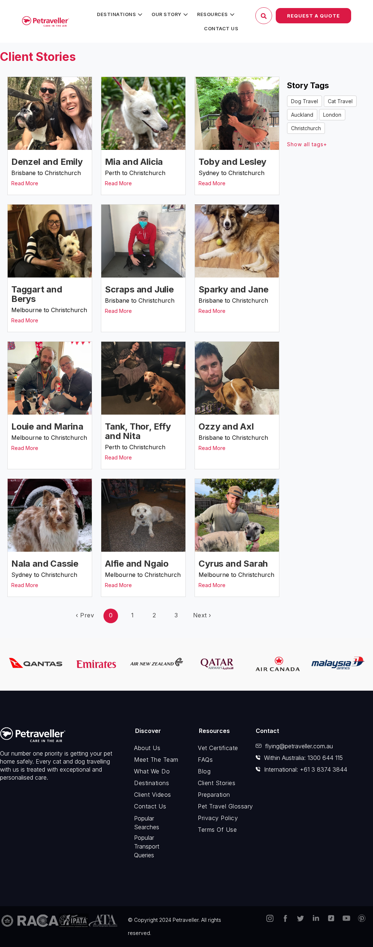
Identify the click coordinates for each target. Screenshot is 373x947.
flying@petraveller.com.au (299, 746)
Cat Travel (340, 101)
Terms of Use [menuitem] (217, 829)
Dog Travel (304, 101)
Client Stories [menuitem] (216, 783)
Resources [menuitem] (212, 14)
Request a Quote (313, 16)
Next (202, 615)
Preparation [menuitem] (214, 794)
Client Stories (38, 57)
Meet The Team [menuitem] (156, 759)
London (332, 115)
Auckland (302, 115)
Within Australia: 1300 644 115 (303, 757)
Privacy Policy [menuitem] (218, 818)
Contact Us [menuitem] (221, 28)
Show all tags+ (307, 144)
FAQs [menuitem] (205, 759)
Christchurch (306, 128)
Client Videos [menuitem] (152, 794)
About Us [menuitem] (147, 748)
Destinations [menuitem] (116, 14)
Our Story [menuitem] (166, 14)
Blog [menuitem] (204, 771)
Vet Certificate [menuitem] (218, 748)
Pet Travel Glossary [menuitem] (221, 806)
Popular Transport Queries (146, 846)
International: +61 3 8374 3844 (305, 769)
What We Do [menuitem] (152, 771)
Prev (85, 615)
